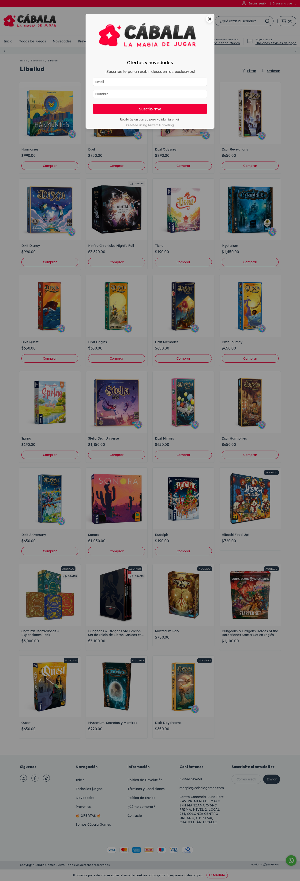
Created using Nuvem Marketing (150, 125)
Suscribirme (150, 108)
